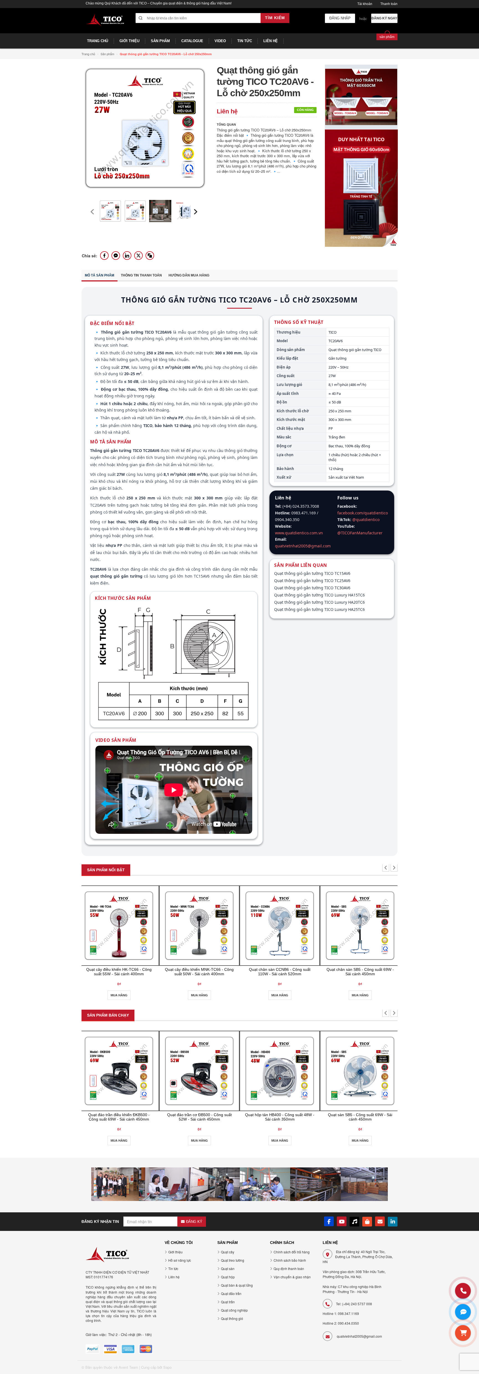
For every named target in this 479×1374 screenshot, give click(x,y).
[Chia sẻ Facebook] (104, 255)
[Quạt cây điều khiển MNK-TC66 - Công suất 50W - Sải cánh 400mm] (199, 925)
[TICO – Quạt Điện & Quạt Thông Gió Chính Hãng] (104, 22)
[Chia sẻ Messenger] (115, 255)
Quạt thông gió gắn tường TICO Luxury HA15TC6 (319, 595)
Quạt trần (228, 1301)
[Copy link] (150, 255)
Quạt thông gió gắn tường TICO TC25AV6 (312, 580)
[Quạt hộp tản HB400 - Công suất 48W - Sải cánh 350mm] (279, 1071)
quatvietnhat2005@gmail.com (303, 545)
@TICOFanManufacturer (360, 532)
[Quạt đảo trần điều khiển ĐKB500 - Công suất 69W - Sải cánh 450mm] (119, 1071)
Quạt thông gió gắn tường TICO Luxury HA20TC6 (319, 602)
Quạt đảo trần (231, 1293)
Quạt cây (227, 1251)
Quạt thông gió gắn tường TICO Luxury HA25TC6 (319, 609)
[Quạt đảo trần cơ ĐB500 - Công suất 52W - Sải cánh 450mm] (199, 1071)
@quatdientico (365, 519)
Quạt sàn (228, 1268)
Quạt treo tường (232, 1260)
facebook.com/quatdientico (362, 512)
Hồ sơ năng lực (179, 1260)
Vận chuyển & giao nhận (292, 1276)
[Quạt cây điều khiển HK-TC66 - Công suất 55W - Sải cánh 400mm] (119, 925)
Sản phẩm (107, 54)
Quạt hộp (228, 1276)
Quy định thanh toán (289, 1268)
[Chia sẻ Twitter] (138, 255)
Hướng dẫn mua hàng (189, 275)
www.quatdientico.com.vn (299, 532)
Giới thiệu (175, 1251)
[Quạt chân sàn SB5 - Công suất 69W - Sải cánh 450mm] (360, 925)
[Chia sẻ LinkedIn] (127, 255)
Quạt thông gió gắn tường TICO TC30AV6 (312, 587)
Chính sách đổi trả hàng (292, 1251)
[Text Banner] (361, 187)
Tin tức (173, 1268)
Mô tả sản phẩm (99, 275)
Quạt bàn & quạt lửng (237, 1285)
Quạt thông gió (232, 1318)
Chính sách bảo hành (290, 1260)
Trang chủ (88, 54)
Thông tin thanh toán (141, 275)
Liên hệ (174, 1276)
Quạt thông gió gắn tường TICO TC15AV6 (312, 573)
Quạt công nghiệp (234, 1310)
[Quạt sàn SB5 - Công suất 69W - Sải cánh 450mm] (360, 1071)
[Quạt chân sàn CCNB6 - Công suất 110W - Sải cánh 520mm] (279, 925)
